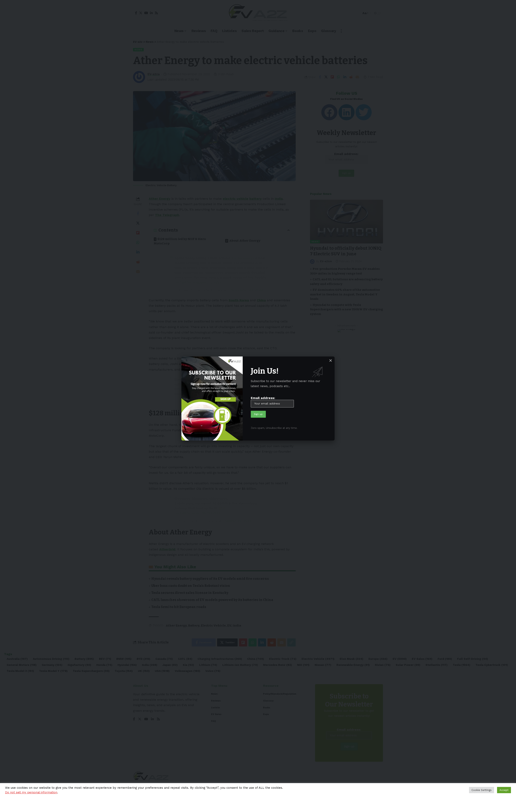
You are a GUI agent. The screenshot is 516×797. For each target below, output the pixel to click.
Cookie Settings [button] (481, 790)
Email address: (263, 398)
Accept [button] (504, 790)
